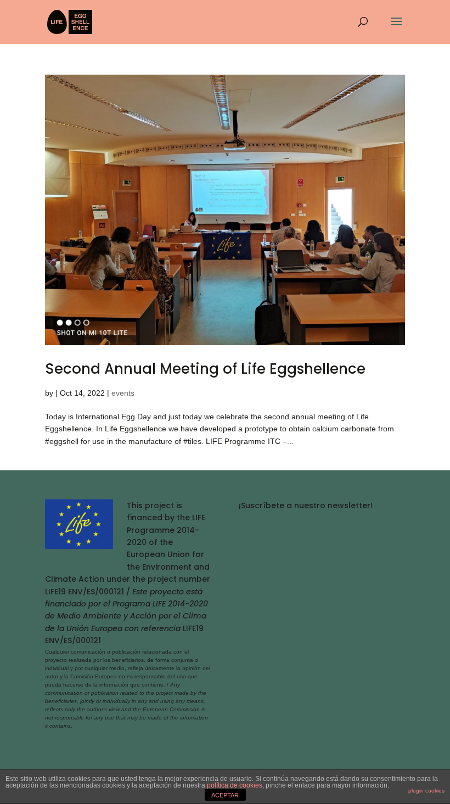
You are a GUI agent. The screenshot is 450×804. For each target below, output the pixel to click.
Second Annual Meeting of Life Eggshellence (205, 369)
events (122, 393)
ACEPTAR (225, 795)
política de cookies (234, 785)
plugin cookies (426, 791)
